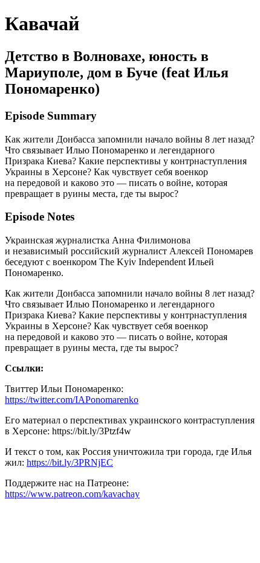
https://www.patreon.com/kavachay (72, 494)
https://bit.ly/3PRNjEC (70, 462)
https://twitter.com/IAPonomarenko (71, 399)
